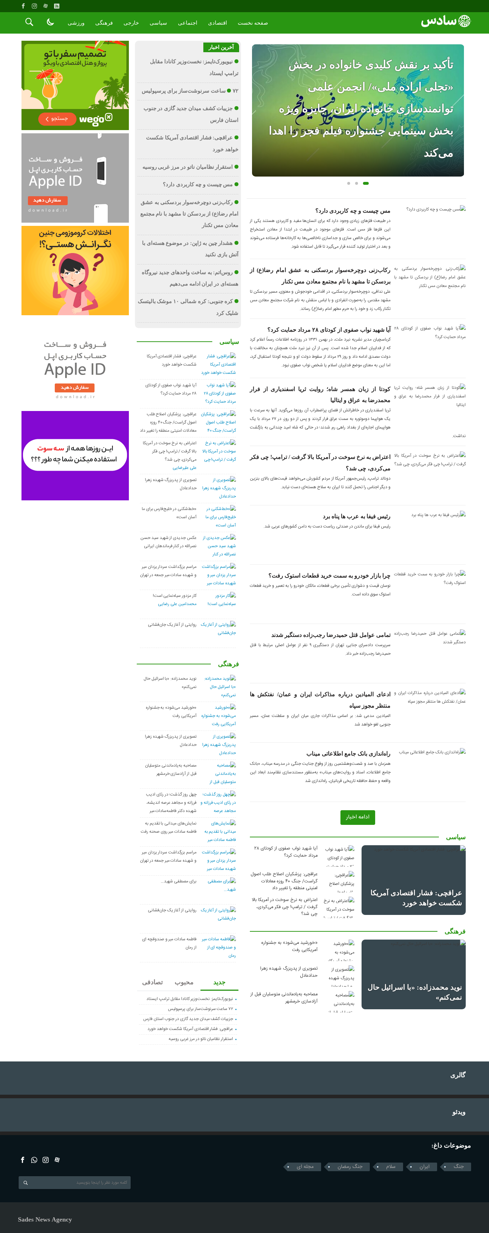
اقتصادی (217, 23)
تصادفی (152, 982)
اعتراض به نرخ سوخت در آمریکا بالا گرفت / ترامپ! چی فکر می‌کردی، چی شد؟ (285, 906)
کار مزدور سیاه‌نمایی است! (175, 595)
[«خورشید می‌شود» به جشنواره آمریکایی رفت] (338, 950)
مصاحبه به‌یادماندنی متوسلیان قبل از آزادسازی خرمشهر (284, 998)
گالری (458, 1075)
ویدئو (459, 1111)
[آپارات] (45, 6)
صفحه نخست (253, 23)
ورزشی (76, 23)
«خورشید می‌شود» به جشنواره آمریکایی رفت (289, 946)
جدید (219, 982)
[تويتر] (34, 1160)
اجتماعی (187, 23)
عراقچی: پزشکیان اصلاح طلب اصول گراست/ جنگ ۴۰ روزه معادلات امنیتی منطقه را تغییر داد (284, 881)
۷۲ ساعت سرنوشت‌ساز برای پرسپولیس (190, 91)
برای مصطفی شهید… (179, 881)
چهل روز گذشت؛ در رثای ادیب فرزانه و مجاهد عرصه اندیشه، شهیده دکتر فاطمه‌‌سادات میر (171, 802)
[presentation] (257, 99)
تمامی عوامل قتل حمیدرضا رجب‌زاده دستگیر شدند (331, 635)
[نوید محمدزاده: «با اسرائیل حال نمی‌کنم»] (414, 974)
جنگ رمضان (350, 1167)
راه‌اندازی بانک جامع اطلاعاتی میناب (348, 754)
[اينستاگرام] (34, 6)
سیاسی (158, 23)
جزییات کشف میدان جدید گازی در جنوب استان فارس (188, 1018)
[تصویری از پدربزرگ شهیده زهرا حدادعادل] (338, 976)
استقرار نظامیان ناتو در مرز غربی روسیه (187, 167)
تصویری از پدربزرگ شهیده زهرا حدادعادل (289, 972)
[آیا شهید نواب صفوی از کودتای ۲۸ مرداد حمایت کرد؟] (338, 856)
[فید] (56, 6)
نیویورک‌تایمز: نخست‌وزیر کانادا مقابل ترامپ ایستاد (189, 998)
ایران (425, 1167)
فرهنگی (104, 23)
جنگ (459, 1167)
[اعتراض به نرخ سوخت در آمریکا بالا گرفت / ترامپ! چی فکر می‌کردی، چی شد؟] (338, 907)
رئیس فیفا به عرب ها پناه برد (357, 516)
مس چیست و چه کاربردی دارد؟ (353, 211)
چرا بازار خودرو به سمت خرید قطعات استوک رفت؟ (329, 576)
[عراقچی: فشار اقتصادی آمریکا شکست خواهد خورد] (414, 880)
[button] (349, 183)
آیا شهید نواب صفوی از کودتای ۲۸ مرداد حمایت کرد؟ (329, 330)
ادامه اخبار (357, 817)
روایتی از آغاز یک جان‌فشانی (172, 624)
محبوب (184, 982)
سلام (391, 1167)
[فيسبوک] (23, 6)
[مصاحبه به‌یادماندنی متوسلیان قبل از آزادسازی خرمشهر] (338, 1001)
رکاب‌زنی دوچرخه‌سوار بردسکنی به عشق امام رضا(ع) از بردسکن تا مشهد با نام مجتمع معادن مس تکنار (189, 213)
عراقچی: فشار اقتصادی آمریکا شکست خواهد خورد (190, 1029)
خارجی (131, 23)
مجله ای (305, 1167)
